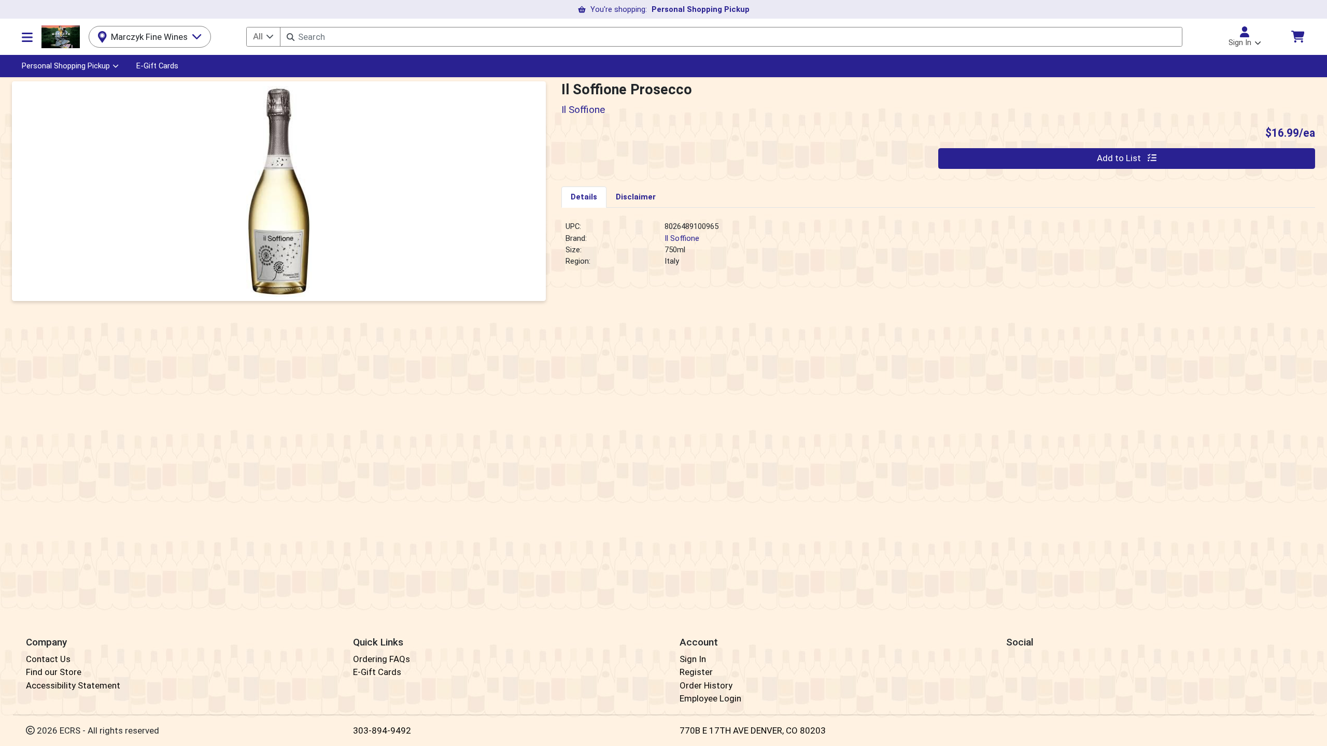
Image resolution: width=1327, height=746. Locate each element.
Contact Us (48, 659)
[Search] (290, 37)
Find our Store (53, 672)
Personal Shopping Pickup (66, 65)
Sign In (693, 659)
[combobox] (730, 36)
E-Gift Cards (157, 65)
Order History (706, 685)
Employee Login (710, 698)
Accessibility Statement (73, 685)
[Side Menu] (27, 36)
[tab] (583, 197)
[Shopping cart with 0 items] (1297, 36)
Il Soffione (682, 238)
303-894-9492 (382, 730)
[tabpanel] (938, 248)
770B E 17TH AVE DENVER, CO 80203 (753, 730)
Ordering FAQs (381, 659)
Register (696, 672)
